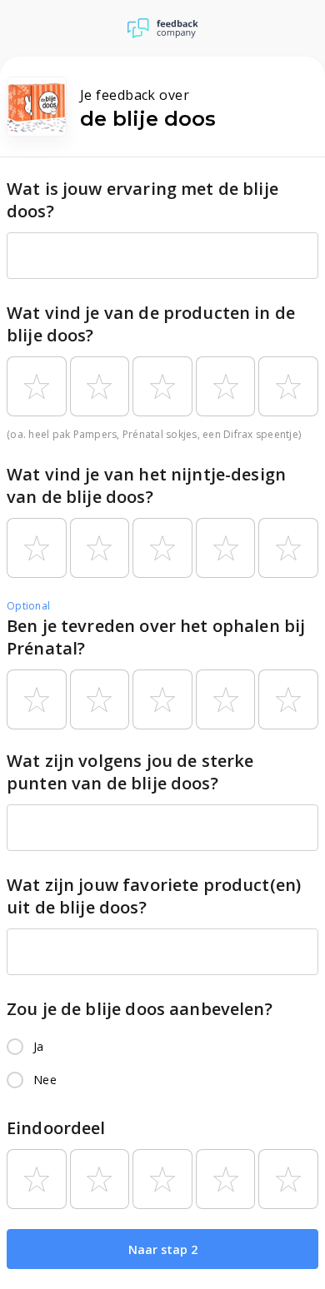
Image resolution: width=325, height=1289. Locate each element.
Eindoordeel (56, 1128)
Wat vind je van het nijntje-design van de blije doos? (146, 485)
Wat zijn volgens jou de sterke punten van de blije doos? (130, 771)
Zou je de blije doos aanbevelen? (139, 1009)
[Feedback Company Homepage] (163, 28)
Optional (28, 606)
